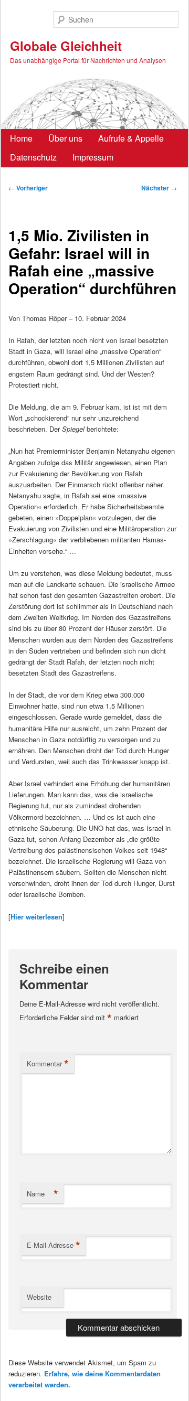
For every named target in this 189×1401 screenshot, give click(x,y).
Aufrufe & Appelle (131, 138)
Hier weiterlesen (36, 917)
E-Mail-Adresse (53, 1245)
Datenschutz (33, 157)
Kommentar (48, 1063)
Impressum (92, 157)
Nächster (159, 187)
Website (39, 1297)
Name (42, 1193)
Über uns (65, 138)
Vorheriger (28, 187)
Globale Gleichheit (66, 46)
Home (21, 138)
